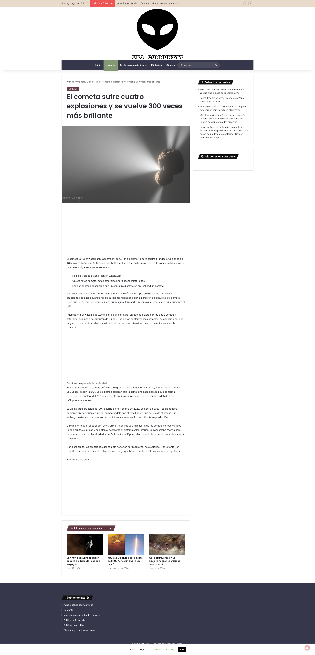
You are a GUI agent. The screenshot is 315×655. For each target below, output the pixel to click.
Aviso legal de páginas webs (78, 605)
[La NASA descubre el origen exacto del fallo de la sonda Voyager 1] (85, 544)
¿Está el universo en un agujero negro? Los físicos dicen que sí (164, 561)
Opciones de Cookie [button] (162, 649)
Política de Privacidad (74, 620)
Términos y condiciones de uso (79, 630)
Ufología (110, 65)
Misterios (156, 65)
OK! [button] (182, 649)
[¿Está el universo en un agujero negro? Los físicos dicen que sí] (167, 544)
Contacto (68, 610)
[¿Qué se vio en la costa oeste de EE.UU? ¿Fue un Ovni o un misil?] (126, 544)
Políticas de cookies (73, 625)
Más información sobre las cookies (81, 615)
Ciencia (170, 65)
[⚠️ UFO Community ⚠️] (157, 34)
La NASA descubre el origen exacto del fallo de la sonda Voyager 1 (83, 561)
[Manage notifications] (307, 647)
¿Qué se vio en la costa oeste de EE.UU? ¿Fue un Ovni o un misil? (125, 561)
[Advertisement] (126, 232)
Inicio (98, 65)
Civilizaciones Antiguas (133, 65)
